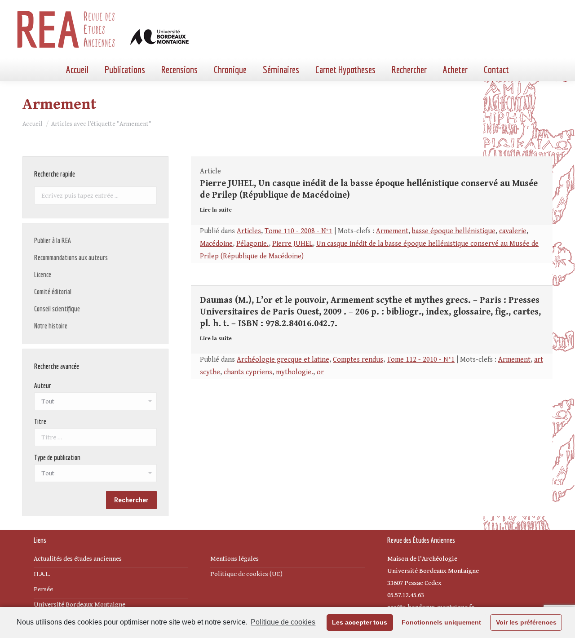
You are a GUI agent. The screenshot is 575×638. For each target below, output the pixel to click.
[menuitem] (77, 69)
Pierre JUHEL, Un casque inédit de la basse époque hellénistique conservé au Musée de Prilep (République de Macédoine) (369, 189)
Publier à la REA (52, 240)
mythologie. (294, 372)
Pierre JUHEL (292, 243)
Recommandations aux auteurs (71, 257)
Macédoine (216, 243)
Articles (249, 231)
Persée (43, 589)
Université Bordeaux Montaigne (79, 604)
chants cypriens (248, 372)
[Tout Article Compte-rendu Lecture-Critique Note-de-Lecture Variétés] (95, 475)
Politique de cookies (283, 622)
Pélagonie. (252, 243)
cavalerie (512, 231)
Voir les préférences (526, 622)
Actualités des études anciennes (78, 559)
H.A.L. (42, 574)
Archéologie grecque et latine (283, 359)
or (320, 372)
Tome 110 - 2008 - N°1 (298, 231)
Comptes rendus (358, 359)
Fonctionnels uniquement (441, 622)
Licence (42, 274)
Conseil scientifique (57, 309)
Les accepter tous (359, 622)
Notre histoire (50, 326)
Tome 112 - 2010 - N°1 (421, 359)
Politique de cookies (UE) (246, 574)
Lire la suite (216, 210)
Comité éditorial (52, 292)
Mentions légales (234, 559)
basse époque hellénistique (453, 231)
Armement (392, 231)
